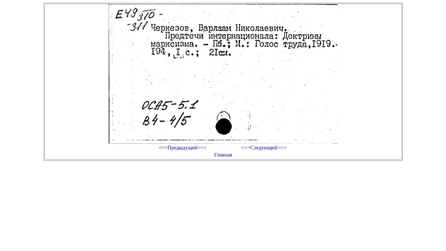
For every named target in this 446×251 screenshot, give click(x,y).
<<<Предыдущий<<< (182, 147)
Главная (223, 155)
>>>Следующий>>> (263, 147)
